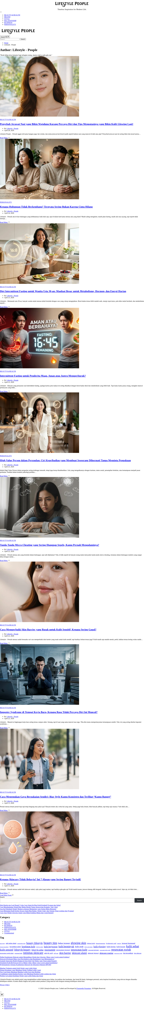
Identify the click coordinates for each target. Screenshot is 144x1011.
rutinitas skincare (33, 952)
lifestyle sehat (38, 950)
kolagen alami (39, 946)
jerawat (119, 943)
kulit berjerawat (51, 946)
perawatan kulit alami (93, 950)
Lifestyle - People (12, 128)
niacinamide (49, 950)
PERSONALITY (10, 24)
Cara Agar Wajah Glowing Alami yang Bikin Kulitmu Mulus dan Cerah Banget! (27, 913)
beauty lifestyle (34, 942)
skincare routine (106, 953)
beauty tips (50, 943)
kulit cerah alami (88, 946)
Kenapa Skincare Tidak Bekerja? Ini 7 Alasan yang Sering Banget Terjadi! (40, 879)
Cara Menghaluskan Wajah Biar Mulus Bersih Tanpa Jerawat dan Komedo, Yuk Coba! (29, 907)
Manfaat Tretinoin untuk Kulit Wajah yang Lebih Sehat (18, 968)
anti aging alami (11, 943)
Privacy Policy (5, 985)
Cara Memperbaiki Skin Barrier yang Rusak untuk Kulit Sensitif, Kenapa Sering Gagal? (48, 629)
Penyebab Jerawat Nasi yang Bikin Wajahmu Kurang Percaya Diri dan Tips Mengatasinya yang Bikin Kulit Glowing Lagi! (66, 124)
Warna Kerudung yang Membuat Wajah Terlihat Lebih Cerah (20, 970)
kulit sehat (132, 946)
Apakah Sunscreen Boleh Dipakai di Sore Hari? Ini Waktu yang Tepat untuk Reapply (28, 961)
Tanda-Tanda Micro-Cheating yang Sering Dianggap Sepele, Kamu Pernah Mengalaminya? (49, 545)
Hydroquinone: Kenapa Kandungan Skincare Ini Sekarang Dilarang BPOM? (25, 965)
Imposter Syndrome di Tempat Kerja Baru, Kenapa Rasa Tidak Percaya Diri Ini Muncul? (49, 712)
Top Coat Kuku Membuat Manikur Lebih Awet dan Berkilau (20, 972)
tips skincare (137, 953)
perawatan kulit (79, 949)
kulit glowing (100, 946)
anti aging (2, 943)
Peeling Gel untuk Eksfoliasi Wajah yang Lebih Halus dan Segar (21, 976)
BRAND (7, 17)
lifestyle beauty (22, 949)
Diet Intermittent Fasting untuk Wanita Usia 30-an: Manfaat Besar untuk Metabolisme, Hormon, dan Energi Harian (63, 291)
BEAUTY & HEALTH (12, 15)
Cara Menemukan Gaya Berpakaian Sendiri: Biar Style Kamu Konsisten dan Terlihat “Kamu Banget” (55, 796)
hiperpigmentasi (100, 943)
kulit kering (111, 947)
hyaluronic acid (111, 943)
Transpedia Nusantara (84, 988)
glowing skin (78, 943)
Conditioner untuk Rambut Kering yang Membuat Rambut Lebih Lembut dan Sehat (28, 974)
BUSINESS (8, 22)
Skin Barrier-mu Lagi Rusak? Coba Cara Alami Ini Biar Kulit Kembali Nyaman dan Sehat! (30, 905)
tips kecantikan (128, 953)
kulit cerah (79, 946)
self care (56, 953)
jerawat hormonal (128, 943)
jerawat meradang (4, 946)
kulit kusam (120, 947)
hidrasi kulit (91, 943)
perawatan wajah (121, 949)
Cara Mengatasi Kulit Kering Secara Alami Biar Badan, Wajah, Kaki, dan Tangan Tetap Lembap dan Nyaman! (37, 911)
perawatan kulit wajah (105, 950)
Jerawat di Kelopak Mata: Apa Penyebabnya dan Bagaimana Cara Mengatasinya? (27, 959)
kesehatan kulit (28, 946)
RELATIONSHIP (10, 21)
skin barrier (65, 953)
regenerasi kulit (18, 953)
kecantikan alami (15, 947)
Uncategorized (9, 933)
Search (2, 897)
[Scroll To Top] (1, 992)
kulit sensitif (6, 949)
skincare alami (79, 952)
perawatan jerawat (63, 950)
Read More (4, 138)
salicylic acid (48, 953)
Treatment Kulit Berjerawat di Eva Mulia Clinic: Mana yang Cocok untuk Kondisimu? (29, 963)
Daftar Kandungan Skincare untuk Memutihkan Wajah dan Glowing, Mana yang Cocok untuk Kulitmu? (35, 957)
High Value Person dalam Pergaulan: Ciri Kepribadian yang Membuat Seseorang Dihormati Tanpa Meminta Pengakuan (65, 460)
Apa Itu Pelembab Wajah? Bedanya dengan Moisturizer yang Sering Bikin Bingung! (28, 909)
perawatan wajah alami (7, 953)
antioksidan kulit (21, 943)
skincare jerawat (93, 953)
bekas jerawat (64, 943)
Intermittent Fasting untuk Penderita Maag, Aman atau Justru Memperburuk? (43, 375)
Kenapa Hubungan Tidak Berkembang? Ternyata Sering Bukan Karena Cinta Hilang (46, 206)
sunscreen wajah (118, 953)
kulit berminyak (66, 946)
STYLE (7, 19)
